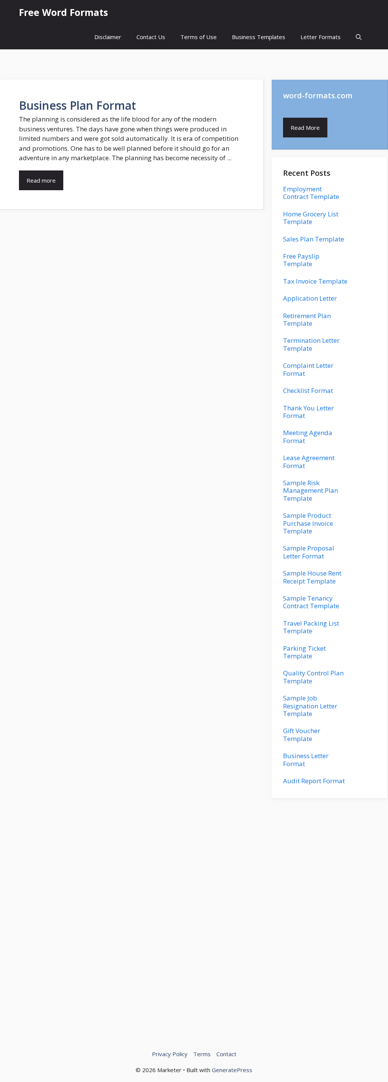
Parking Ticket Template (304, 652)
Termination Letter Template (311, 344)
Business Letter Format (306, 759)
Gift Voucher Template (301, 734)
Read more (41, 180)
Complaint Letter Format (308, 369)
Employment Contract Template (311, 193)
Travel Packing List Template (311, 627)
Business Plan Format (77, 105)
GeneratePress (232, 1070)
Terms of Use (198, 37)
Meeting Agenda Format (307, 436)
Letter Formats (320, 37)
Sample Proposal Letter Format (308, 552)
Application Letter (310, 298)
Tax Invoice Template (315, 281)
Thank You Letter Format (308, 412)
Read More (305, 127)
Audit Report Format (314, 780)
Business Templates (258, 37)
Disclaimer (107, 37)
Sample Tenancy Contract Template (311, 602)
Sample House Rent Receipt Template (312, 577)
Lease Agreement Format (309, 461)
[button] (358, 37)
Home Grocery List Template (310, 218)
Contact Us (150, 37)
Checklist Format (308, 390)
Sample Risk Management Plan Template (310, 490)
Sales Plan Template (313, 239)
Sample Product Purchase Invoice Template (308, 523)
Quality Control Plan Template (313, 677)
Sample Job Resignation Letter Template (310, 706)
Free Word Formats (63, 12)
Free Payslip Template (301, 260)
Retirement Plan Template (307, 319)
